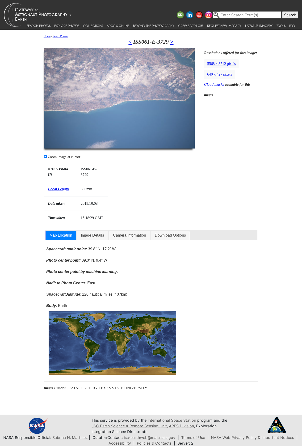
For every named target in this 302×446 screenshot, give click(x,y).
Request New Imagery (224, 25)
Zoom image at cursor (63, 157)
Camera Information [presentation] (129, 235)
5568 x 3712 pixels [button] (221, 64)
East (70, 283)
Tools (281, 25)
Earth (56, 306)
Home (47, 36)
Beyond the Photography (153, 25)
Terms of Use (193, 437)
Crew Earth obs (190, 25)
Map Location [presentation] (61, 235)
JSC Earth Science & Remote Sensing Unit (129, 426)
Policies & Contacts (154, 443)
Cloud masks (214, 84)
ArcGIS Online (118, 25)
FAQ (292, 25)
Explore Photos (66, 25)
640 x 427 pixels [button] (219, 74)
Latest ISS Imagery (259, 25)
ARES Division (181, 426)
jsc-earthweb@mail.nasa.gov (149, 437)
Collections (93, 25)
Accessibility (120, 443)
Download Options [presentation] (170, 235)
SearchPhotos (60, 36)
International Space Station (172, 420)
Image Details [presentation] (92, 235)
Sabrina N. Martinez (70, 437)
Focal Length (58, 189)
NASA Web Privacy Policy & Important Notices (252, 437)
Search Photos (38, 25)
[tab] (61, 235)
